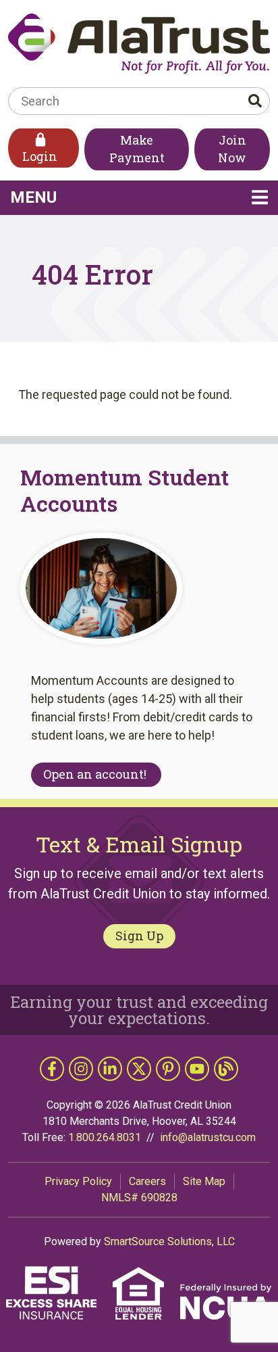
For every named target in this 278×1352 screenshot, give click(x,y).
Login (39, 156)
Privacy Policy (78, 1181)
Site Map (204, 1181)
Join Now (232, 149)
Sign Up (139, 935)
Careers (147, 1181)
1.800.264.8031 (104, 1137)
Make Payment (137, 149)
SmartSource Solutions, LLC (169, 1241)
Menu (114, 197)
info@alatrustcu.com (208, 1137)
